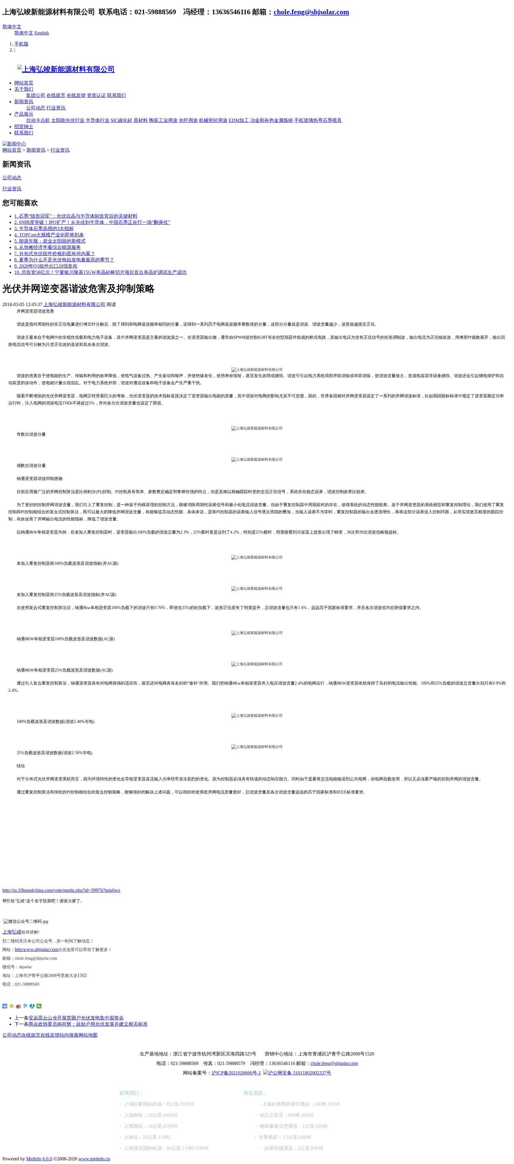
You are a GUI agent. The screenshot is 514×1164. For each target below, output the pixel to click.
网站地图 (88, 1035)
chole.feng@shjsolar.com (311, 12)
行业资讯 (55, 107)
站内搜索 (69, 1035)
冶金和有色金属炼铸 (271, 120)
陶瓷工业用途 (163, 120)
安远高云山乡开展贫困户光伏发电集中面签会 (76, 1017)
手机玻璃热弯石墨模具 (318, 120)
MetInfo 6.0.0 (39, 1158)
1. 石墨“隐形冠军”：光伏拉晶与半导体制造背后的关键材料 (75, 216)
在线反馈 (76, 95)
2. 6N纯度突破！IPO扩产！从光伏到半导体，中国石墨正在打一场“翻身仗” (92, 222)
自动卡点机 (38, 120)
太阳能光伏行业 (67, 120)
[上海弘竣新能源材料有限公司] (58, 69)
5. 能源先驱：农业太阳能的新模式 (50, 241)
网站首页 (23, 82)
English (42, 32)
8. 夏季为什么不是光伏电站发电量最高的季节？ (64, 259)
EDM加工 (239, 120)
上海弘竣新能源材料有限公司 (74, 304)
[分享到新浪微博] (18, 1006)
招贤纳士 (23, 126)
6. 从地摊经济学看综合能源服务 (47, 247)
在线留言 (55, 95)
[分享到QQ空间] (11, 1006)
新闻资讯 (23, 101)
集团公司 (35, 95)
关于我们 (23, 89)
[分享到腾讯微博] (25, 1006)
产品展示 (23, 114)
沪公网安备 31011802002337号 (299, 1072)
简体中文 (11, 26)
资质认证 (96, 95)
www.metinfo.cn (94, 1158)
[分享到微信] (39, 1006)
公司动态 (35, 107)
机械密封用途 (213, 120)
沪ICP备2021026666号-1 (236, 1072)
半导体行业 (97, 120)
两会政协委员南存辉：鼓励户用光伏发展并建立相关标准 (88, 1024)
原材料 (141, 120)
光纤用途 (188, 120)
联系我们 (116, 95)
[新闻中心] (14, 143)
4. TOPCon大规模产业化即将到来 (49, 234)
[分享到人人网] (32, 1006)
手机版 (21, 43)
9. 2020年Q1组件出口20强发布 (45, 266)
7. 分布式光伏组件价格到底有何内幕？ (54, 253)
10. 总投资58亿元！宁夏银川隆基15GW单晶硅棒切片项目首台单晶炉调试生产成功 (100, 272)
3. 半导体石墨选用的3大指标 (44, 228)
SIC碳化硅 (121, 120)
